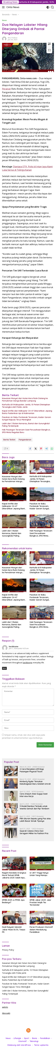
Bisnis (34, 1038)
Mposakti (6, 1013)
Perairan (6, 88)
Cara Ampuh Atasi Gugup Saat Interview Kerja (33, 795)
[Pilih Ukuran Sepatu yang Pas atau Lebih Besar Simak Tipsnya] (11, 820)
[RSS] (28, 1030)
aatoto (5, 1007)
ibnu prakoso (12, 38)
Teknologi (34, 1041)
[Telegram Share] (46, 449)
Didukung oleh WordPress (19, 1045)
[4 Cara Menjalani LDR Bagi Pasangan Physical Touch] (11, 771)
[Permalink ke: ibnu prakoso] (4, 38)
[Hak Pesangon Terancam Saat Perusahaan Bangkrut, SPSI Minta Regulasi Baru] (42, 521)
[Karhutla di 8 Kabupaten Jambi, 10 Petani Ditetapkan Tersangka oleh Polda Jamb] (42, 467)
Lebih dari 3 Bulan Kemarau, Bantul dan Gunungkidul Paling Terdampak (26, 424)
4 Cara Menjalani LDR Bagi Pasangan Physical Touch (32, 770)
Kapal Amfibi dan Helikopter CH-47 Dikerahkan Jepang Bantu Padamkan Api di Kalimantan (27, 412)
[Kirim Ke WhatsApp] (52, 449)
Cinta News (12, 7)
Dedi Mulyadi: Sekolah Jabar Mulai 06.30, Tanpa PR (13, 929)
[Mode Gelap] (47, 7)
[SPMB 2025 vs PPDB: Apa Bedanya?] (14, 890)
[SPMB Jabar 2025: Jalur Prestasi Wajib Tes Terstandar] (42, 890)
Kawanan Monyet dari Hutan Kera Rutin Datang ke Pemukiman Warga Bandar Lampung (25, 399)
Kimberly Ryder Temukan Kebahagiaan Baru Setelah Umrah (35, 782)
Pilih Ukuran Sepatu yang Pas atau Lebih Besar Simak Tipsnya (35, 819)
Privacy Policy (8, 950)
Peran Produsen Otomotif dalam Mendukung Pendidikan (41, 929)
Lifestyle (17, 1038)
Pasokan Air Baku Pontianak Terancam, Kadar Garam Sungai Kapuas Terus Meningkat (26, 418)
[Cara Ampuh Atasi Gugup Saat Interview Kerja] (11, 796)
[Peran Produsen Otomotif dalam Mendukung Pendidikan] (42, 917)
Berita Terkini (9, 439)
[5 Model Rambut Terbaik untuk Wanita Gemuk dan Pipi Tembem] (11, 808)
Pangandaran (25, 439)
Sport (26, 1038)
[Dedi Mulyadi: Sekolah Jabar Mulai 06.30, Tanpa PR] (14, 917)
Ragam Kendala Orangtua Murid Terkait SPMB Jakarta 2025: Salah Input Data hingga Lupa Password (14, 875)
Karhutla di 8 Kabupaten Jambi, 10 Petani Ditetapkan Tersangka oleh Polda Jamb (26, 405)
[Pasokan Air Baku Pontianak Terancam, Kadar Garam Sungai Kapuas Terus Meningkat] (42, 494)
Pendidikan (45, 1038)
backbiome (13, 646)
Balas (4, 668)
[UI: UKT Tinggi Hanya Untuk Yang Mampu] (42, 863)
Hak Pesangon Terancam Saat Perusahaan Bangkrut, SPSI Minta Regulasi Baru (26, 431)
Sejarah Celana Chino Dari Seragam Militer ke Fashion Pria (34, 832)
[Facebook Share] (30, 449)
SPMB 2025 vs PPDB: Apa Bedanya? (13, 901)
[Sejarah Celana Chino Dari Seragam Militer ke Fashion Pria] (11, 833)
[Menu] (4, 7)
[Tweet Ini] (36, 449)
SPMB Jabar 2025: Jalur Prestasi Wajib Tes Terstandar (40, 902)
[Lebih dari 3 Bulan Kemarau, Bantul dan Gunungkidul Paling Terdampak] (14, 521)
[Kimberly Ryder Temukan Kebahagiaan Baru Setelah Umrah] (11, 783)
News (4, 20)
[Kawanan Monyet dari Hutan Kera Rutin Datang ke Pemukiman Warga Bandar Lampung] (14, 467)
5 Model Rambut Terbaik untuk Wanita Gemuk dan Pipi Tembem (34, 807)
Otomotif (22, 1041)
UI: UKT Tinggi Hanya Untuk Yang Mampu (39, 874)
